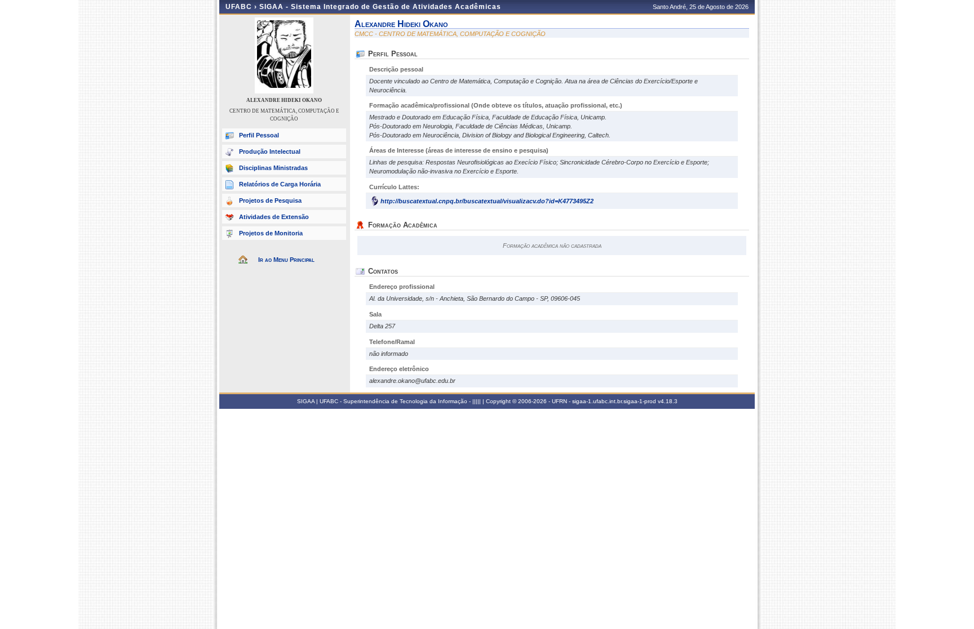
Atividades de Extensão (274, 216)
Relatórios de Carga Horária (280, 184)
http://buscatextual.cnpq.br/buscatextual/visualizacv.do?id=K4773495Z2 (487, 201)
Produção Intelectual (269, 151)
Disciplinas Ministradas (273, 167)
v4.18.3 (668, 401)
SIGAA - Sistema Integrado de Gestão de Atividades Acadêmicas (380, 7)
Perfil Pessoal (259, 135)
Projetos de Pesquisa (270, 200)
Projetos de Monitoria (271, 233)
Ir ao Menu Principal (286, 259)
